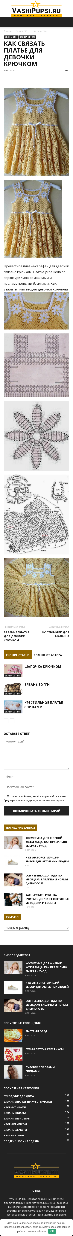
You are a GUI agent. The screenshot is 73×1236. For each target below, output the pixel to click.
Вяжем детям (39, 31)
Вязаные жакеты (15, 1129)
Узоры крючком (15, 1124)
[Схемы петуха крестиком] (13, 1054)
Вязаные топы (14, 1135)
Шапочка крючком (42, 666)
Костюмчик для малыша (55, 634)
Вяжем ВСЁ (22, 31)
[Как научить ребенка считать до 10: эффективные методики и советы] (13, 899)
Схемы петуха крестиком (44, 1049)
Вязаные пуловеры (17, 1118)
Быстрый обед (36, 1031)
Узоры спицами (15, 1107)
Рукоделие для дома (19, 1096)
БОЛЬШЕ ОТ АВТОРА (48, 655)
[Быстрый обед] (13, 1035)
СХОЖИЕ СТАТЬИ (17, 655)
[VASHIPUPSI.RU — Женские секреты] (36, 8)
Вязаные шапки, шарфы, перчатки (28, 1101)
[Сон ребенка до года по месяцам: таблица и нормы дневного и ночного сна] (13, 879)
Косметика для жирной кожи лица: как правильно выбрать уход (46, 842)
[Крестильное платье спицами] (13, 706)
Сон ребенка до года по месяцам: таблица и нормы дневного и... (46, 879)
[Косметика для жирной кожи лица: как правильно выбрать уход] (13, 842)
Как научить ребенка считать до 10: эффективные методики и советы (47, 899)
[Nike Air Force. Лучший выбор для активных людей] (13, 861)
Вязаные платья (15, 1113)
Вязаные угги (37, 684)
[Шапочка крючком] (13, 670)
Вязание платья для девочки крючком (16, 636)
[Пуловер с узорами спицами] (13, 1072)
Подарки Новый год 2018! (21, 1141)
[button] (68, 22)
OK (52, 1231)
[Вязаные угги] (13, 688)
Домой (8, 31)
